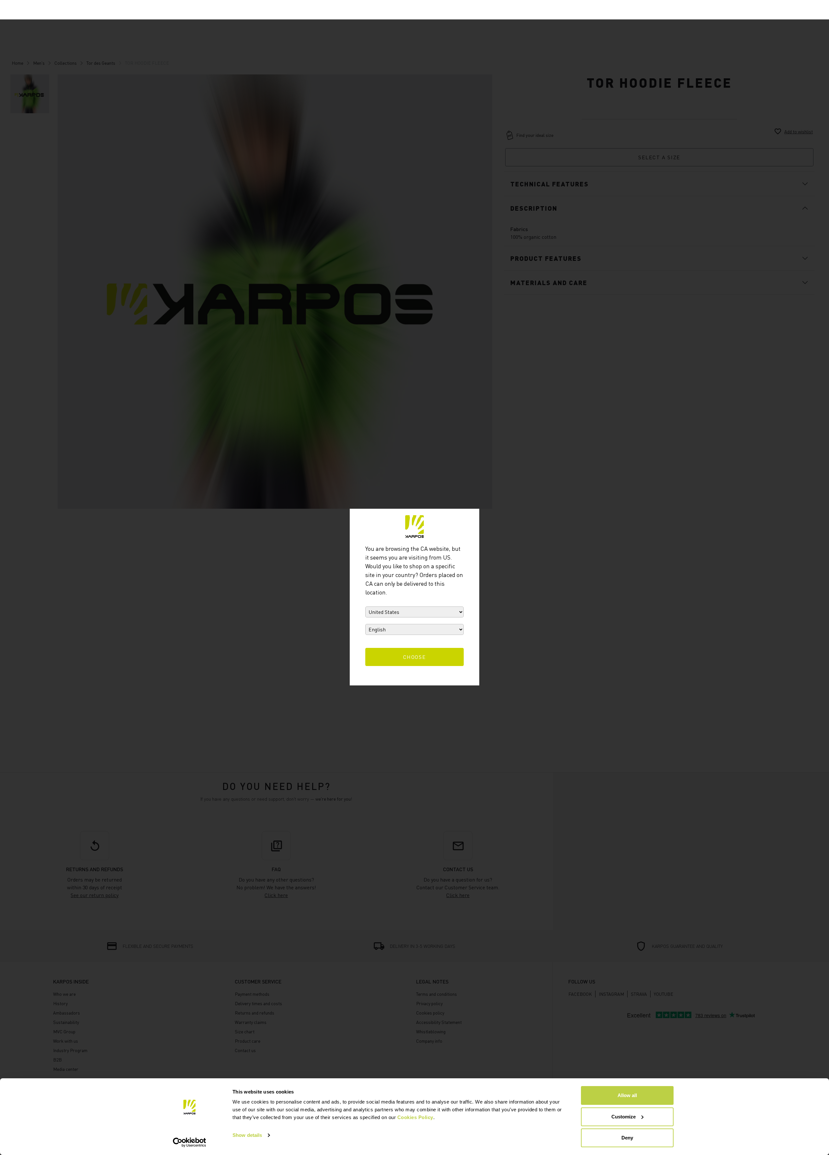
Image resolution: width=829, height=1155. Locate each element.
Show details (247, 1135)
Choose (414, 657)
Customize (623, 1116)
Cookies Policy (415, 1117)
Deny (627, 1137)
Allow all (627, 1095)
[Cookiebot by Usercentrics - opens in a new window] (189, 1142)
